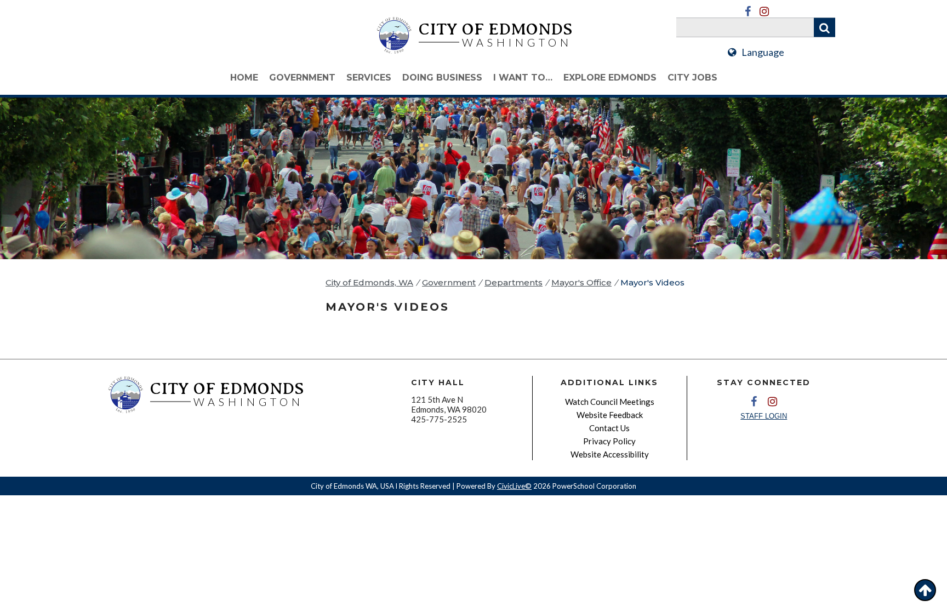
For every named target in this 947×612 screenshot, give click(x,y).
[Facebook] (747, 11)
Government (302, 77)
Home (244, 77)
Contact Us (609, 428)
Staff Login (763, 416)
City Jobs (692, 77)
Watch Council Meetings (609, 402)
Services (368, 77)
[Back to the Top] (925, 590)
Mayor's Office (581, 282)
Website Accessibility (610, 454)
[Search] (824, 27)
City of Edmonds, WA (369, 282)
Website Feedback (610, 415)
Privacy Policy (609, 441)
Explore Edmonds (610, 77)
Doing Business (442, 77)
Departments (513, 282)
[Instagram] (763, 11)
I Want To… (522, 77)
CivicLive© (514, 486)
